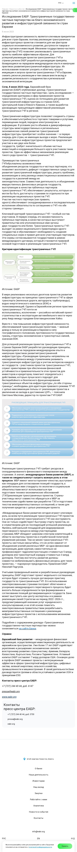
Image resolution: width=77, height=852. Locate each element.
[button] (74, 3)
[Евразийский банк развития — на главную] (9, 3)
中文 (73, 838)
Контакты (38, 818)
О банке (38, 768)
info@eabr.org (38, 831)
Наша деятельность (38, 775)
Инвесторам (38, 781)
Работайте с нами (38, 799)
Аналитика (38, 805)
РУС (4, 838)
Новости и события (16, 9)
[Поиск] (68, 3)
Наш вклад (38, 787)
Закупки (38, 793)
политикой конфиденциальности (40, 847)
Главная (5, 9)
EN (38, 838)
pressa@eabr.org (11, 691)
